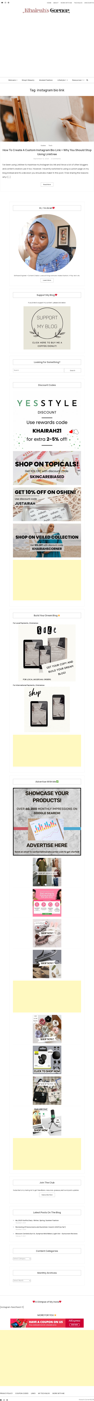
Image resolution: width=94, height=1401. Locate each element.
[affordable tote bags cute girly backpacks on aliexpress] (47, 1090)
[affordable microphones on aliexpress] (47, 1121)
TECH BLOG (78, 3)
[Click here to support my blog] (47, 328)
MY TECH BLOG (44, 1393)
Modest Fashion (46, 80)
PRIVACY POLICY (6, 1393)
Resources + (77, 80)
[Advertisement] (47, 580)
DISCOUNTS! (89, 3)
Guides (43, 145)
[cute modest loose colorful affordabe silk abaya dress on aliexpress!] (47, 872)
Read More (47, 184)
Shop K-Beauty (28, 80)
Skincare (12, 80)
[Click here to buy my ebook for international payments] (47, 709)
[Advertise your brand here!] (47, 821)
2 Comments (56, 159)
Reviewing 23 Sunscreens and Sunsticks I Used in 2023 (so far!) (40, 1227)
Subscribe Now (47, 1195)
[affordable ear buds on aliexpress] (47, 1059)
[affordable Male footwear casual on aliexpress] (47, 964)
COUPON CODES (21, 1393)
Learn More (47, 280)
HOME (49, 3)
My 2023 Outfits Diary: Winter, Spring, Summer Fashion (37, 1220)
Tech (50, 145)
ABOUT (56, 3)
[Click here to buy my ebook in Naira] (47, 653)
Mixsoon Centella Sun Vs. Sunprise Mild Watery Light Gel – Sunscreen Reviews (46, 1234)
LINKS (33, 1393)
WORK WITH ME (66, 3)
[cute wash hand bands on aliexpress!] (47, 1029)
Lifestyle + (62, 80)
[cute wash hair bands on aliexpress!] (47, 933)
